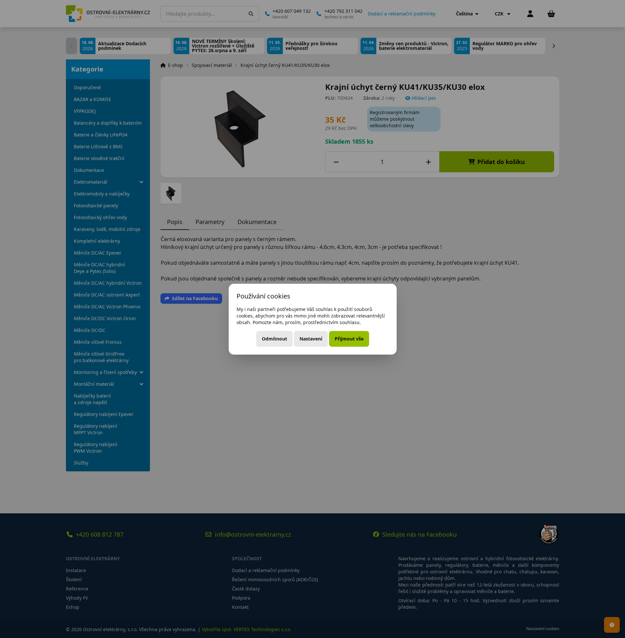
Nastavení (311, 339)
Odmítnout (274, 339)
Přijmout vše (349, 339)
